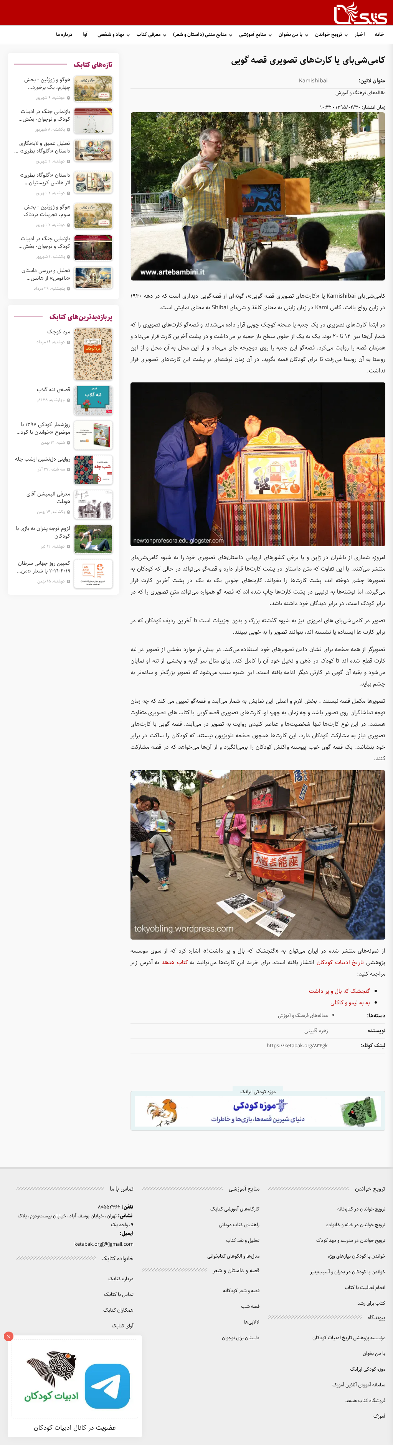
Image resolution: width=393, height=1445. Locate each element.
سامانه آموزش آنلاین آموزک (358, 1385)
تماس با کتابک (119, 1294)
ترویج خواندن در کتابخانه (361, 1209)
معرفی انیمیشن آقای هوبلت (48, 497)
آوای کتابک (123, 1326)
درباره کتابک (121, 1278)
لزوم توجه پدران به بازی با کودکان (43, 532)
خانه (379, 34)
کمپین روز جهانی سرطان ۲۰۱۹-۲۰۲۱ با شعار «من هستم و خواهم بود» (44, 567)
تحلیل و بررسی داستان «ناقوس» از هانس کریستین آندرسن (45, 274)
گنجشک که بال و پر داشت (339, 991)
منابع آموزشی (252, 34)
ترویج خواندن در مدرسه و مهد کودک (350, 1240)
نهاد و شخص (110, 34)
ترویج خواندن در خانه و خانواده (355, 1224)
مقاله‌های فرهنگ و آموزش (360, 93)
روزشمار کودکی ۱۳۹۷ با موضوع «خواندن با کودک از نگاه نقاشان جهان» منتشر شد (43, 428)
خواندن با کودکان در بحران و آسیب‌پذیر (347, 1272)
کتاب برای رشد (371, 1303)
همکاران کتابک (118, 1310)
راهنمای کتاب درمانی (239, 1224)
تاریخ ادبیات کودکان (340, 963)
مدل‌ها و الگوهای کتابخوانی (233, 1256)
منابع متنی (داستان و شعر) (199, 34)
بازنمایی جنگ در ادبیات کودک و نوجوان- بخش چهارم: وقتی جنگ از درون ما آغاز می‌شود (42, 115)
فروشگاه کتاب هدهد (365, 1400)
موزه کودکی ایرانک (367, 1369)
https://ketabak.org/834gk (297, 1046)
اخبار (360, 34)
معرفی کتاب (148, 34)
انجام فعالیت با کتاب (365, 1287)
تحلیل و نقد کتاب (242, 1240)
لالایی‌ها (251, 1322)
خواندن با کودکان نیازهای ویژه (356, 1256)
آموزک (379, 1416)
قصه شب (250, 1306)
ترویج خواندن (328, 34)
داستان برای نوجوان (240, 1337)
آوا (85, 34)
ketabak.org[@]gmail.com (104, 1244)
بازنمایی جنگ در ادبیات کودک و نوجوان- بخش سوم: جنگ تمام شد (45, 242)
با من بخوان (290, 34)
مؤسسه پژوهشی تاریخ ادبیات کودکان (348, 1337)
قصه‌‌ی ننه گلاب (53, 390)
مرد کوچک (58, 332)
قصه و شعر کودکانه (241, 1290)
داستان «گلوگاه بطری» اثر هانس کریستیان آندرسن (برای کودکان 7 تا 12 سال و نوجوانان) (43, 179)
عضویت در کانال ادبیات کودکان (75, 1428)
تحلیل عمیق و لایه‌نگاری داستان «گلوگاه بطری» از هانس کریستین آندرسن (42, 147)
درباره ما (64, 34)
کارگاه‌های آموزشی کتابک (234, 1209)
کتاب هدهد (175, 963)
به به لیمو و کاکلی (350, 1003)
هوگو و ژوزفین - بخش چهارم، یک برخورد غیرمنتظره (47, 83)
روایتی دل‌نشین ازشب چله (42, 459)
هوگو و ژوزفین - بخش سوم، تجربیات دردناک (46, 210)
